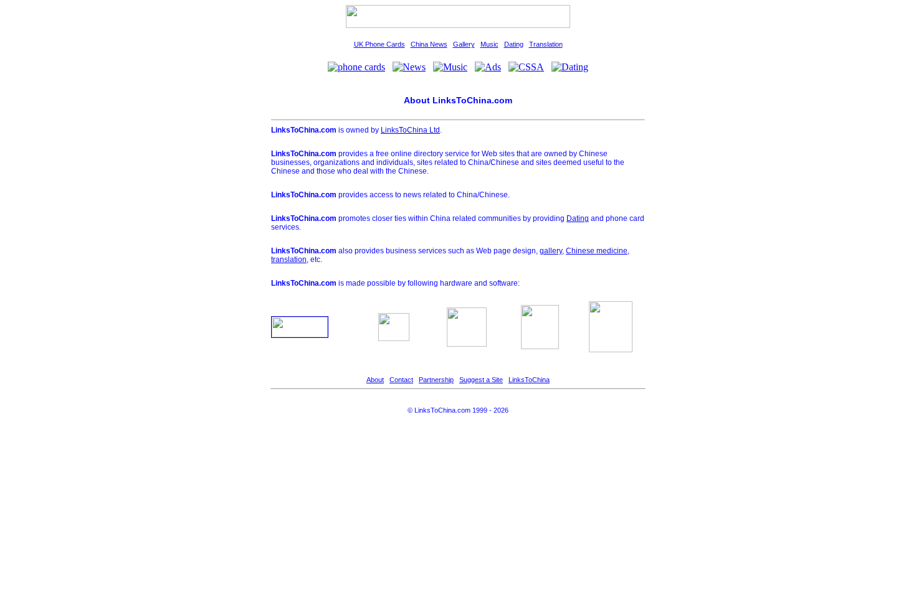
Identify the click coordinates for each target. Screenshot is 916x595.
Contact (401, 379)
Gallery (464, 44)
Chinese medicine (596, 250)
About (375, 379)
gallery (551, 250)
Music (489, 44)
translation (289, 259)
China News (429, 44)
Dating (513, 44)
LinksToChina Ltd (410, 130)
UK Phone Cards (379, 44)
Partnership (436, 379)
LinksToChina (529, 379)
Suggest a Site (481, 379)
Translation (546, 44)
